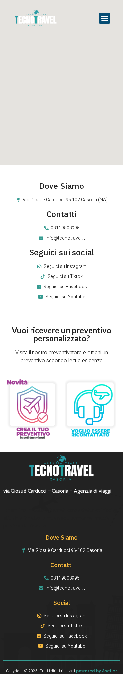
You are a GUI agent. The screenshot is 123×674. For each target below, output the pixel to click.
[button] (104, 18)
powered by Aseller (96, 671)
